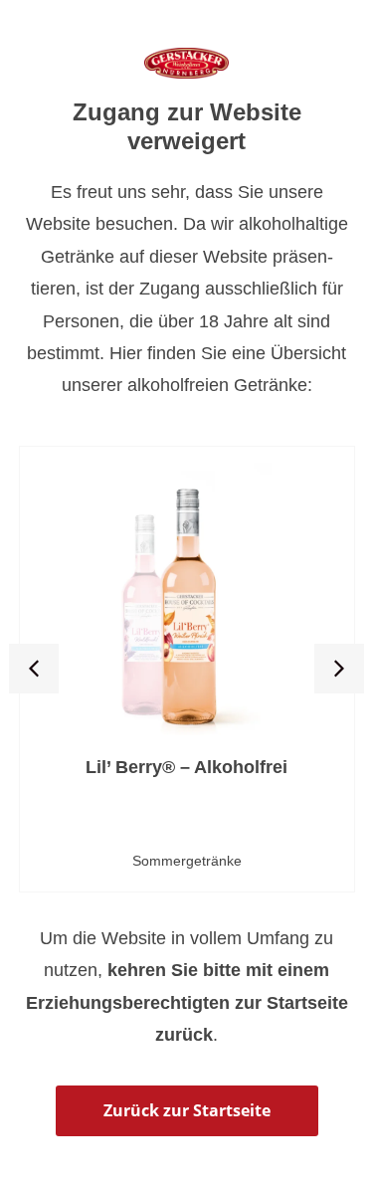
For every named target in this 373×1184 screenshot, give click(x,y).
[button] (34, 668)
